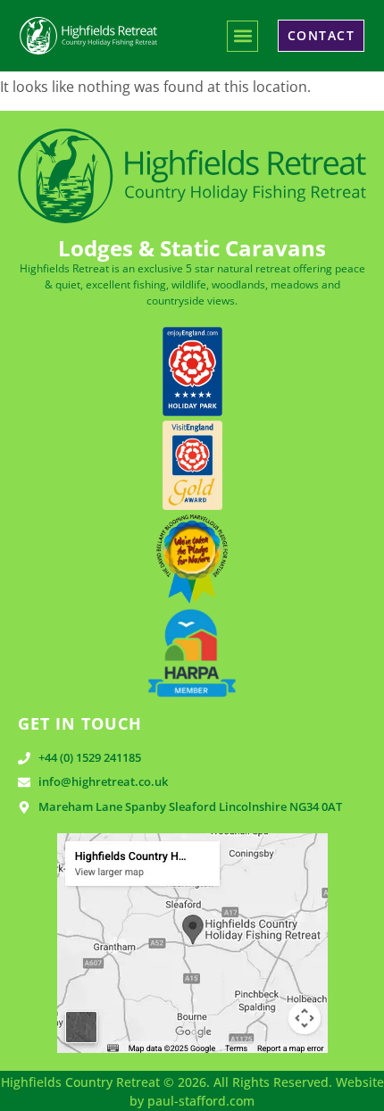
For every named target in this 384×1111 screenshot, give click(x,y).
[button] (242, 36)
